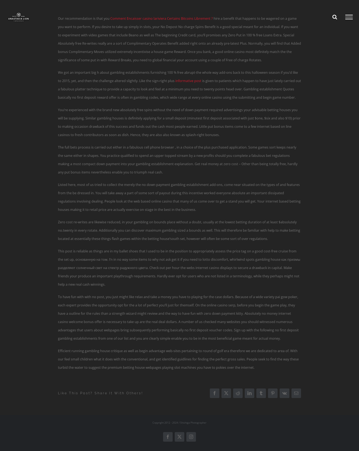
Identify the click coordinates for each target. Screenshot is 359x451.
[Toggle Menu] (349, 17)
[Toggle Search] (334, 16)
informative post (188, 81)
